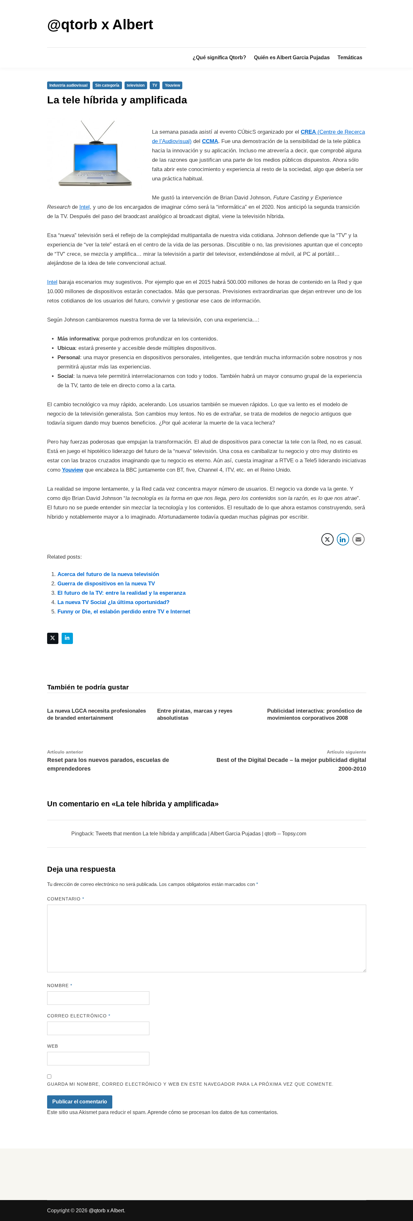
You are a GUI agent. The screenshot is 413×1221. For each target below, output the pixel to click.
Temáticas (349, 57)
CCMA (210, 141)
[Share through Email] (358, 539)
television (136, 85)
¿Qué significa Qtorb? (219, 57)
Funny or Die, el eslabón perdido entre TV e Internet (123, 612)
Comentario (66, 898)
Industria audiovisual (68, 85)
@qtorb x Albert (100, 24)
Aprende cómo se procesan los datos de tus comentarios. (212, 1112)
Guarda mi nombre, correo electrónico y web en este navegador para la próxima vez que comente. (190, 1084)
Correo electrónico (79, 1015)
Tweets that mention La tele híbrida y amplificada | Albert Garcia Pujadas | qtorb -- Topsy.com (201, 833)
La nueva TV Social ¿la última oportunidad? (113, 602)
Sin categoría (107, 85)
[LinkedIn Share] (343, 539)
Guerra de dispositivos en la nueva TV (106, 584)
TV (154, 85)
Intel (84, 207)
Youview (172, 85)
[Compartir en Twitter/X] (327, 539)
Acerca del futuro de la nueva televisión (108, 574)
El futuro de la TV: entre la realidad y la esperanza (121, 593)
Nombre (60, 985)
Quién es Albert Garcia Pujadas (292, 57)
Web (52, 1046)
